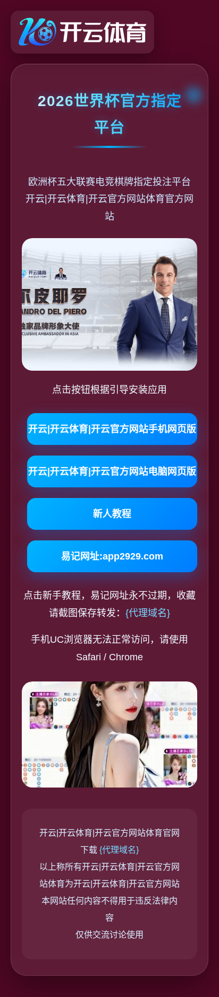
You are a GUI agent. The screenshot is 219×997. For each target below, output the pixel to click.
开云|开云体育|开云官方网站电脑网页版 (112, 471)
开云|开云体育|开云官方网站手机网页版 (112, 429)
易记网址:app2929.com (112, 556)
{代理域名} (147, 613)
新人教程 (112, 514)
